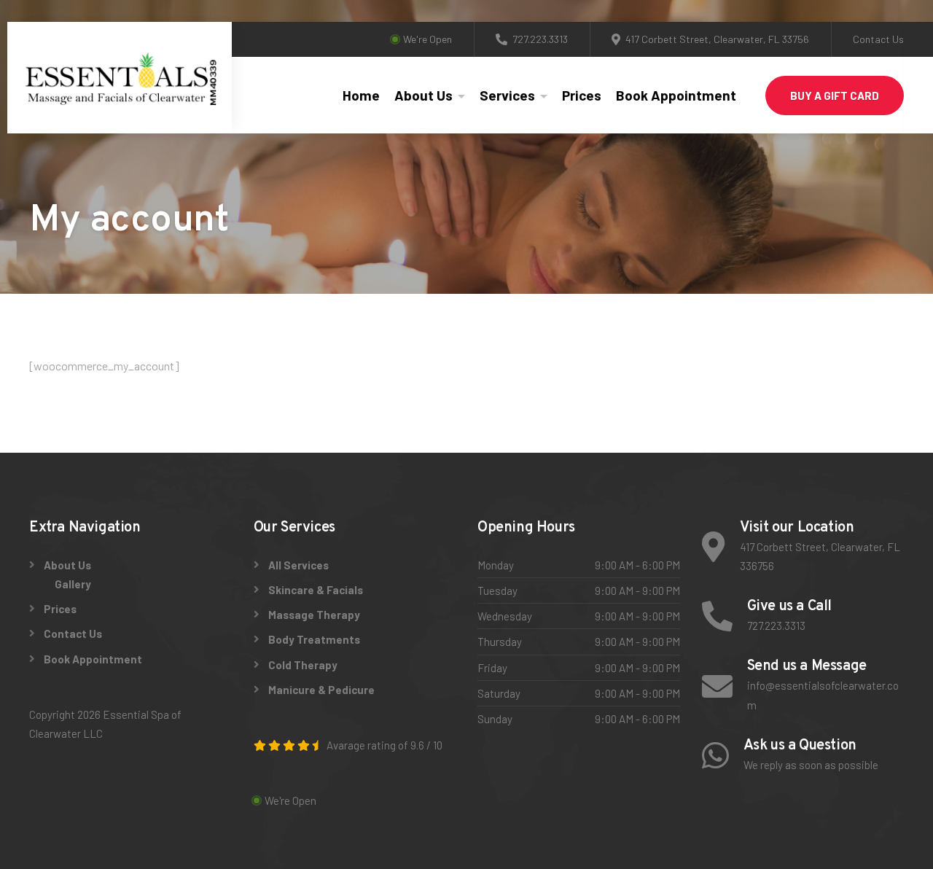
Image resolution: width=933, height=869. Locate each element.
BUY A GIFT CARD (834, 95)
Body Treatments (314, 639)
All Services (298, 565)
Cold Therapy (302, 664)
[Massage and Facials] (119, 78)
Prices (581, 95)
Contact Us (878, 39)
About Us (423, 95)
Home (361, 95)
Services (507, 95)
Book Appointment (676, 95)
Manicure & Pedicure (321, 689)
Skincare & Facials (315, 589)
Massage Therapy (314, 614)
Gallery (73, 584)
